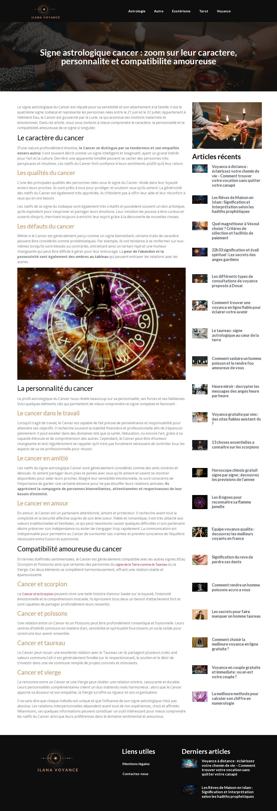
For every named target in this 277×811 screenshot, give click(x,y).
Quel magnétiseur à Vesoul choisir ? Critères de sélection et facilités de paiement (235, 230)
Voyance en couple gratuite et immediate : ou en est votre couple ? (236, 672)
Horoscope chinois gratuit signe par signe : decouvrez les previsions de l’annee (235, 475)
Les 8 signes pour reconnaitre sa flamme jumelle (231, 502)
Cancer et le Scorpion (37, 594)
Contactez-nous (135, 774)
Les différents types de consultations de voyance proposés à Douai (235, 281)
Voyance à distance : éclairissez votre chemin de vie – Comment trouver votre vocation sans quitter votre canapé (236, 176)
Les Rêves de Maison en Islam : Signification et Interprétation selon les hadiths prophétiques (233, 204)
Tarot (203, 11)
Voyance (224, 11)
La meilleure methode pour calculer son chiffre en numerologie (235, 698)
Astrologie (136, 11)
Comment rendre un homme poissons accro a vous (236, 587)
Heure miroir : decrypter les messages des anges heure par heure (235, 391)
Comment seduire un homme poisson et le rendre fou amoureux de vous (236, 363)
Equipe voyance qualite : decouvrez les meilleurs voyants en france (233, 534)
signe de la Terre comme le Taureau (141, 564)
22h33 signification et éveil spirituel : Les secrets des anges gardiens (235, 255)
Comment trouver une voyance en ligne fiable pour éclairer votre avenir (236, 307)
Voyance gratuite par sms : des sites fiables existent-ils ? (236, 419)
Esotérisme (181, 11)
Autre (158, 11)
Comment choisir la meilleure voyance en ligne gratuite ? (235, 644)
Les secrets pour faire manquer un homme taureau (236, 614)
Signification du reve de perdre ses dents (232, 559)
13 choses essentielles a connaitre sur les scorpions (235, 444)
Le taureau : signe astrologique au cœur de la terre (235, 335)
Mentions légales (136, 764)
